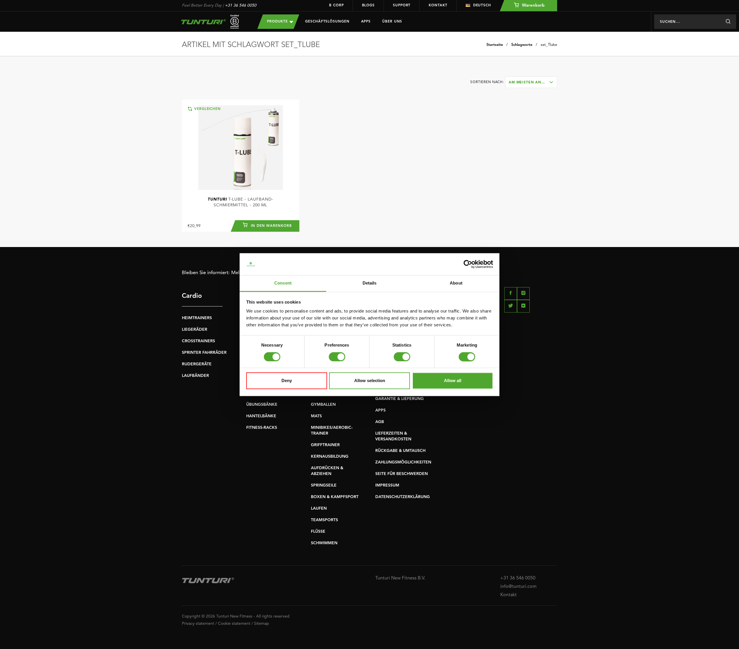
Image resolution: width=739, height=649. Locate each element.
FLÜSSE (318, 532)
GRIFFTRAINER (325, 445)
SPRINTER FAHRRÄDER (204, 353)
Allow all (452, 380)
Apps (366, 21)
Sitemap (261, 624)
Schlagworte (521, 45)
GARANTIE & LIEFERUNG (399, 399)
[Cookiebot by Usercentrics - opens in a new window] (468, 264)
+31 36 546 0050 (240, 5)
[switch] (337, 356)
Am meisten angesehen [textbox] (533, 82)
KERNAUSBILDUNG (329, 457)
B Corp (336, 5)
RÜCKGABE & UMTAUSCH (400, 451)
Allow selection (369, 380)
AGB (379, 422)
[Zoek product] (728, 21)
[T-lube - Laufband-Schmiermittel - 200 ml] (240, 147)
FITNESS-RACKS (261, 428)
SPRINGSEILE (324, 485)
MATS (316, 416)
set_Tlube (549, 45)
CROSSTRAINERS (198, 341)
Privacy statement (198, 624)
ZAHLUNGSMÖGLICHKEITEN (403, 462)
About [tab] (456, 283)
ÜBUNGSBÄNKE (261, 405)
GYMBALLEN (323, 405)
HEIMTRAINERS (197, 318)
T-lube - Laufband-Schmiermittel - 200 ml (240, 202)
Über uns (392, 21)
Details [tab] (370, 283)
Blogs (368, 5)
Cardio (192, 296)
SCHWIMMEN (324, 543)
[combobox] (531, 82)
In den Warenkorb (270, 226)
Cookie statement (234, 624)
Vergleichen (207, 109)
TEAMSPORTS (324, 520)
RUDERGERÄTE (197, 364)
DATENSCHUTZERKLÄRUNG (402, 497)
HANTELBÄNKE (261, 416)
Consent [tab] (283, 283)
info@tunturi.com (518, 586)
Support (401, 5)
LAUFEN (319, 508)
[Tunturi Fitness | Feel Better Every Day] (214, 22)
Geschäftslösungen (327, 21)
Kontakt (438, 5)
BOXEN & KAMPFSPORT (335, 497)
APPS (380, 410)
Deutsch (482, 5)
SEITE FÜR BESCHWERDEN (401, 474)
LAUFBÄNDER (195, 376)
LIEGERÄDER (194, 330)
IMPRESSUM (387, 485)
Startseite (494, 45)
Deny (286, 380)
